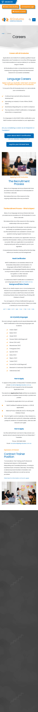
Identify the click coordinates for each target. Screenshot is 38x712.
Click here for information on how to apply (16, 478)
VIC (29, 309)
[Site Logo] (13, 20)
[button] (30, 19)
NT (13, 309)
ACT (4, 309)
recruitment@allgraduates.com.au (21, 385)
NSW (9, 309)
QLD (17, 309)
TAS (25, 309)
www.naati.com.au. (27, 282)
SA (21, 309)
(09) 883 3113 (9, 2)
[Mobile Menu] (34, 19)
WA (33, 309)
